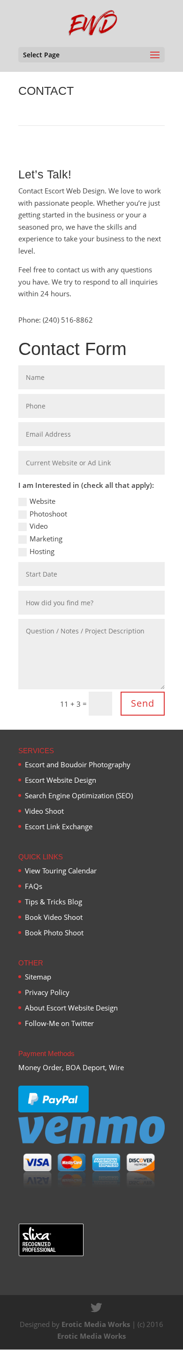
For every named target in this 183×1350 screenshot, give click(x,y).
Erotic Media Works (95, 1324)
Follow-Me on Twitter (59, 1023)
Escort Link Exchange (58, 826)
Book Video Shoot (54, 917)
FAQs (33, 886)
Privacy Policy (47, 992)
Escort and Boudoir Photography (77, 764)
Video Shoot (44, 811)
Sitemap (38, 976)
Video (39, 526)
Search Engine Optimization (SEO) (79, 795)
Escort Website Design (60, 780)
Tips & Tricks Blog (53, 901)
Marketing (46, 538)
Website (42, 501)
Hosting (42, 551)
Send (142, 703)
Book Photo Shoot (54, 932)
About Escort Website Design (71, 1007)
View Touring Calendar (61, 870)
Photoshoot (48, 513)
